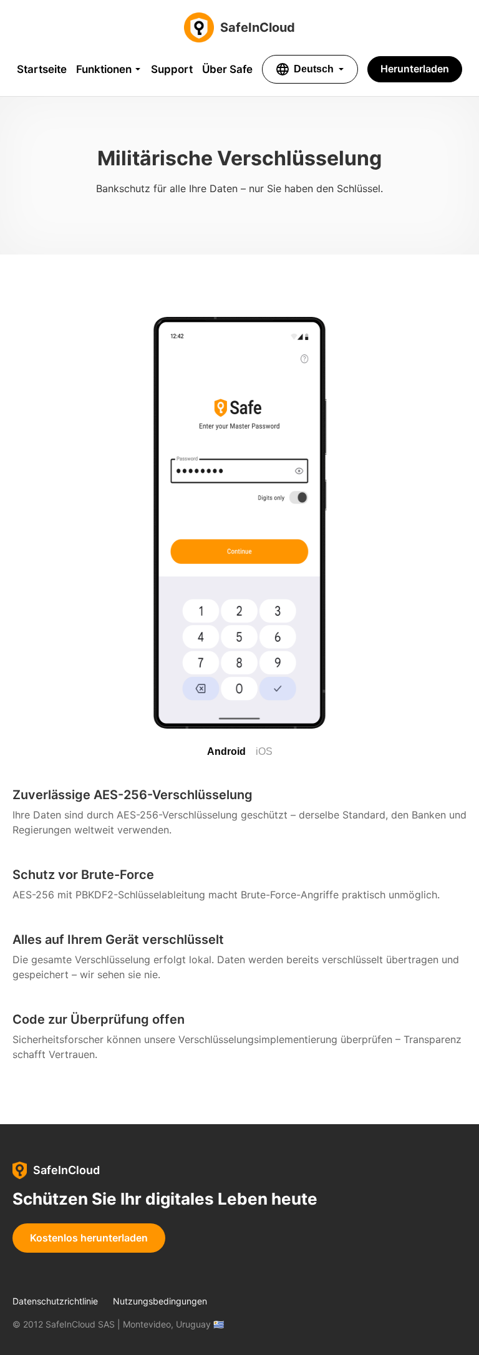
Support (172, 69)
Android (226, 751)
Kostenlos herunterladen (89, 1237)
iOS (264, 751)
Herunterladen (414, 68)
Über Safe (227, 69)
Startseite (42, 69)
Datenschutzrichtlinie (55, 1301)
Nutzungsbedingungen (160, 1301)
